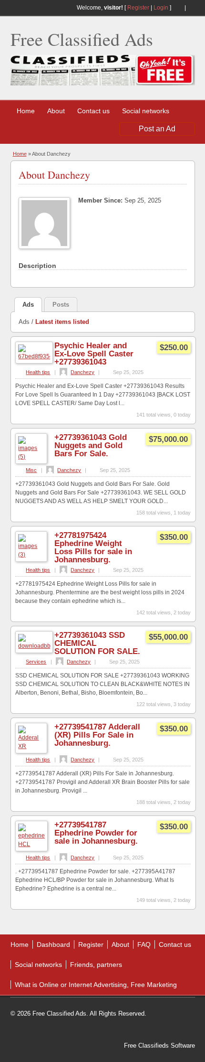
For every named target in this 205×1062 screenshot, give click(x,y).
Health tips (38, 372)
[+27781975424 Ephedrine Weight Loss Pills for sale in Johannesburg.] (31, 554)
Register (138, 7)
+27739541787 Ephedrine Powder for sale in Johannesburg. (96, 833)
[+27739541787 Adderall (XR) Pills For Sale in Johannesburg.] (31, 746)
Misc (31, 470)
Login (161, 7)
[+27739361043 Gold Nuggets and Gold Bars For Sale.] (31, 456)
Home (26, 111)
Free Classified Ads (81, 39)
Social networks (145, 111)
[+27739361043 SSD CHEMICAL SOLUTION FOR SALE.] (34, 646)
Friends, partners (96, 964)
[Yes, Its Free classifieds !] (102, 83)
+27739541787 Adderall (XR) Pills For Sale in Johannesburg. (97, 735)
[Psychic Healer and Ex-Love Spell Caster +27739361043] (34, 356)
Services (36, 662)
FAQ (144, 944)
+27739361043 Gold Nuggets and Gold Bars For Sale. (90, 445)
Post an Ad (157, 129)
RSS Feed (178, 7)
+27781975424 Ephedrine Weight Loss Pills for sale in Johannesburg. (93, 547)
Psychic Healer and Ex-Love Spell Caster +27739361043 (93, 353)
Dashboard (53, 944)
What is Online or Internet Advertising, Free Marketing (96, 984)
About (56, 111)
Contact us (93, 111)
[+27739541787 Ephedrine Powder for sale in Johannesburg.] (31, 844)
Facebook (191, 7)
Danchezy (82, 372)
